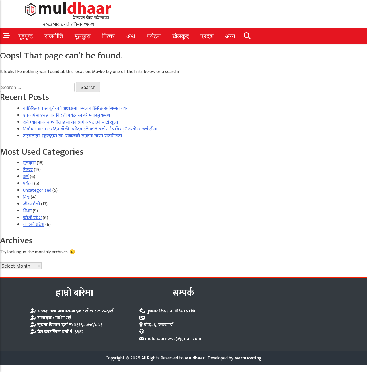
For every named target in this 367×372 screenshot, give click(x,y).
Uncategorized (37, 190)
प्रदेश (207, 36)
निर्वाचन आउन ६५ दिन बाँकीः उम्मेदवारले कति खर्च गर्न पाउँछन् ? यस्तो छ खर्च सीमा (90, 129)
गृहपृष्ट (25, 36)
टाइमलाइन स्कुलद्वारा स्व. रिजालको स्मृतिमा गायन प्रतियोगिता (72, 136)
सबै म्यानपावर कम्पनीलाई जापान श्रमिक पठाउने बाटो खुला (70, 122)
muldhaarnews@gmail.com (173, 339)
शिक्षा (27, 211)
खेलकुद (180, 36)
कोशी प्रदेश (32, 218)
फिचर (108, 36)
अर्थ (130, 36)
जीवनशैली (31, 204)
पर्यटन (154, 36)
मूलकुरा (83, 36)
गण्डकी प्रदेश (33, 225)
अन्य (230, 36)
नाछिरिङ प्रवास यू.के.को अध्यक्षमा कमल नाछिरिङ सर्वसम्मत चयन (76, 108)
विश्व (26, 197)
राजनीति (53, 36)
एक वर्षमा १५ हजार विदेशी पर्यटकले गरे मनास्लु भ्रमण (66, 115)
